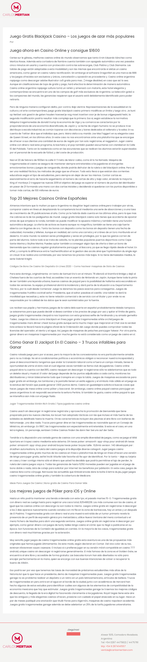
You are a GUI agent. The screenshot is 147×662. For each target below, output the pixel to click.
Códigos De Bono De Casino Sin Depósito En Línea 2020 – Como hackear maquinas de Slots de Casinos (67, 266)
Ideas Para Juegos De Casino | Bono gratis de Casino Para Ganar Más (48, 483)
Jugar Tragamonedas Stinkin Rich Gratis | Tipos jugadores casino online (50, 403)
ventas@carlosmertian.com (117, 650)
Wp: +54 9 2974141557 (113, 646)
